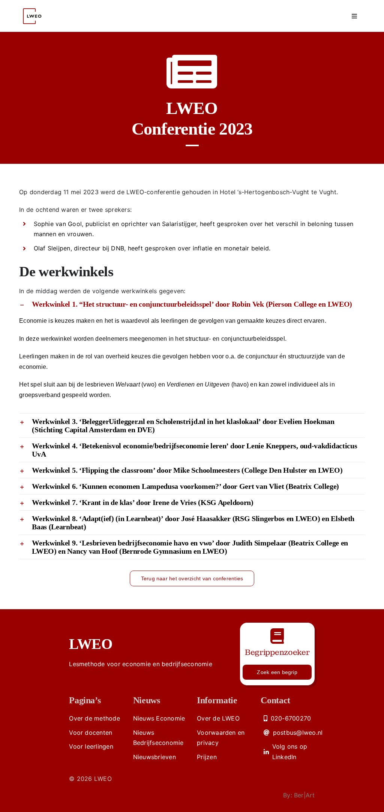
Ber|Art (304, 795)
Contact (275, 700)
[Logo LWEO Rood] (33, 5)
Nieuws (146, 700)
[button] (192, 304)
